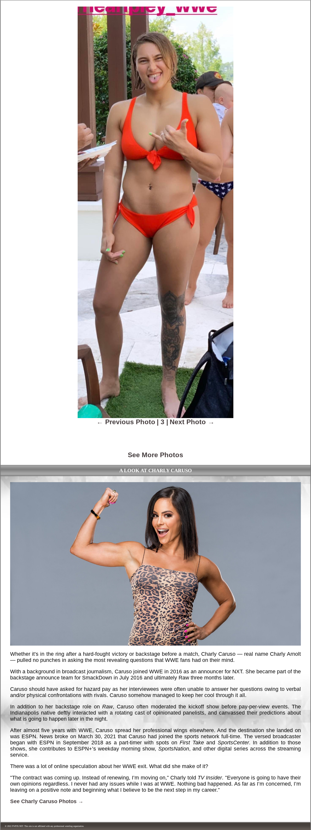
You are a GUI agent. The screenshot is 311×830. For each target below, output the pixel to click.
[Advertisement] (155, 435)
